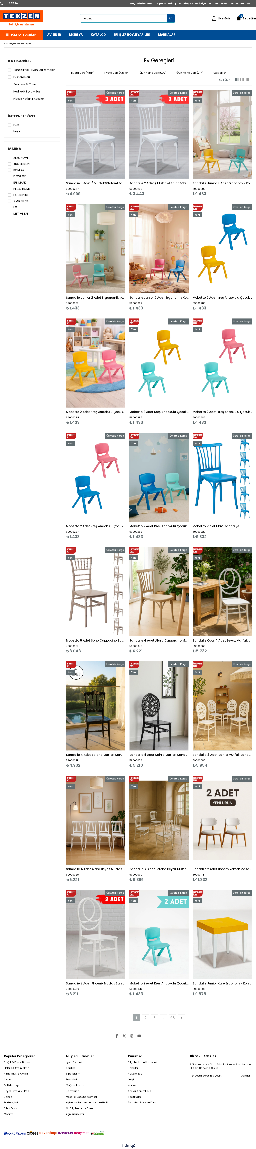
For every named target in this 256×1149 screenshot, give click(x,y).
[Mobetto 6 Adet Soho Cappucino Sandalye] (95, 591)
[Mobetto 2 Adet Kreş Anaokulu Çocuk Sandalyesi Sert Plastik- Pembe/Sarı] (95, 363)
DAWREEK (19, 176)
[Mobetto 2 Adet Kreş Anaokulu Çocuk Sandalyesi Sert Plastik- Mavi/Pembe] (95, 477)
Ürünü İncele (109, 143)
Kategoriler (20, 60)
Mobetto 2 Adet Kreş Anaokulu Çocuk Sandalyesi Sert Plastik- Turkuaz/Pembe (222, 412)
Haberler (133, 1068)
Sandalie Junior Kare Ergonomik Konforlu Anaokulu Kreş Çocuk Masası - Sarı (222, 983)
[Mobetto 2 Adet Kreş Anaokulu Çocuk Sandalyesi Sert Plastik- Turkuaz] (159, 934)
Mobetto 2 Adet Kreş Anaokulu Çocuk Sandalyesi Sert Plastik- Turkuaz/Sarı (159, 412)
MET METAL (20, 213)
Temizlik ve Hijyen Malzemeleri (34, 69)
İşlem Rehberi (74, 1062)
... (163, 1017)
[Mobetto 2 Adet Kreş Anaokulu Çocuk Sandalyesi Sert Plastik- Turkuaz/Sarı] (159, 363)
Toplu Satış (134, 1097)
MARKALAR (166, 34)
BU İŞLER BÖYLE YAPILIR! (132, 34)
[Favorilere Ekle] (95, 143)
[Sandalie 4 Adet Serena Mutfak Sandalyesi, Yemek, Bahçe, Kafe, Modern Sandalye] (95, 705)
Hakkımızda (135, 1073)
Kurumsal (221, 4)
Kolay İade (72, 1091)
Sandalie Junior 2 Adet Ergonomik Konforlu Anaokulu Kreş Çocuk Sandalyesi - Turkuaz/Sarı (222, 183)
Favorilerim (72, 1079)
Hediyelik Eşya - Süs (26, 91)
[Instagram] (132, 1036)
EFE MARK (19, 182)
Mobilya (9, 1114)
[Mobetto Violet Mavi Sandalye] (222, 477)
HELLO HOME (21, 188)
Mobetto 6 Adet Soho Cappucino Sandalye (95, 640)
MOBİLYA (76, 34)
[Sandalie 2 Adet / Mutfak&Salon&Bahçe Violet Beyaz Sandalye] (159, 134)
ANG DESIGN (21, 164)
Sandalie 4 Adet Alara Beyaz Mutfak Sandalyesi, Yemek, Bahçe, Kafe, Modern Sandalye (95, 869)
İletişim (132, 1079)
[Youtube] (139, 1036)
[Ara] (171, 18)
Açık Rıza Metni (75, 1114)
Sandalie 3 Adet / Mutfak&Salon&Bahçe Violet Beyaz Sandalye (95, 183)
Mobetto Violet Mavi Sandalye (216, 526)
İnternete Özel (21, 116)
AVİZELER (54, 34)
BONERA (18, 170)
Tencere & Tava (24, 84)
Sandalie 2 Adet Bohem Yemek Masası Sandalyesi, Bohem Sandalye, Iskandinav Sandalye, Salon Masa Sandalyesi (222, 869)
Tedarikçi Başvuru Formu (143, 1102)
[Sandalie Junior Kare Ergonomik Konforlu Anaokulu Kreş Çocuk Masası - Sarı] (222, 934)
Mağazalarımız (240, 4)
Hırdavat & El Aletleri (16, 1073)
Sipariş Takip (165, 4)
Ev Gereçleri (21, 77)
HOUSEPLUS (21, 195)
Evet (16, 125)
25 (172, 1017)
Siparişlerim (73, 1073)
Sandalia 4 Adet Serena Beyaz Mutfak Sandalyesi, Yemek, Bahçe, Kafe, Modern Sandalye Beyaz (159, 869)
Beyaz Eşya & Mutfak (16, 1091)
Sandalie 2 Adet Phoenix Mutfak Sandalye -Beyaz (95, 983)
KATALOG (98, 34)
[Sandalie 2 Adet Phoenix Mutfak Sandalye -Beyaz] (95, 934)
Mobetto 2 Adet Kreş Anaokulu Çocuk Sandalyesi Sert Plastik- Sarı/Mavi (222, 297)
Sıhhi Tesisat (11, 1108)
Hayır (16, 131)
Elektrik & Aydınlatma (16, 1068)
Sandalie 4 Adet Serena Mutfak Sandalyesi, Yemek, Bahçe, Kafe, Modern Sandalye (95, 755)
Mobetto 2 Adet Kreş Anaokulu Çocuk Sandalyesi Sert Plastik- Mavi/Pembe (95, 526)
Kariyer (132, 1085)
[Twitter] (124, 1036)
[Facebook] (116, 1036)
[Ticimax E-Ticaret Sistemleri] (128, 1146)
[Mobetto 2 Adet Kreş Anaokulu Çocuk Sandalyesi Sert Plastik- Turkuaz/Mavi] (159, 477)
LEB (15, 207)
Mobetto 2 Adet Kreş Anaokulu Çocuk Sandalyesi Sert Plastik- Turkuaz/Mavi (159, 526)
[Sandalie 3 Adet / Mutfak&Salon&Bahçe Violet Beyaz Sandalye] (95, 134)
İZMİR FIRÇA (21, 201)
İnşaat (8, 1079)
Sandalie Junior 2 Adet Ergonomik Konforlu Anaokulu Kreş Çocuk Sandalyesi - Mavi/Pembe (159, 297)
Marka (14, 148)
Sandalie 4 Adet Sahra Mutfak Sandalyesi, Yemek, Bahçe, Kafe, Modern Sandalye (159, 755)
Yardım (70, 1068)
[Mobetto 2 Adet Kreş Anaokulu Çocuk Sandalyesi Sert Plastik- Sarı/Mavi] (222, 248)
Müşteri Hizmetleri (141, 4)
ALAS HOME (21, 157)
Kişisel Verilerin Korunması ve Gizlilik (87, 1102)
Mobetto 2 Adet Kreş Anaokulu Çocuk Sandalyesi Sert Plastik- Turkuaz (159, 983)
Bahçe (8, 1097)
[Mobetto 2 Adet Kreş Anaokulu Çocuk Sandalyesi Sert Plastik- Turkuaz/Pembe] (222, 363)
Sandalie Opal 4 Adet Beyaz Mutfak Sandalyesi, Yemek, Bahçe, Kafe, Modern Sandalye (222, 640)
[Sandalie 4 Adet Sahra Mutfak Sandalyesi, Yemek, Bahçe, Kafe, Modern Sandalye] (159, 705)
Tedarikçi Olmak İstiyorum (194, 4)
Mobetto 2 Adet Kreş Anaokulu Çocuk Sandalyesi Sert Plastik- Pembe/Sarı (95, 412)
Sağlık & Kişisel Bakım (17, 1062)
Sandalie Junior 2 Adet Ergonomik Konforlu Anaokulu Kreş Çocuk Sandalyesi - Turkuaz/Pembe (95, 297)
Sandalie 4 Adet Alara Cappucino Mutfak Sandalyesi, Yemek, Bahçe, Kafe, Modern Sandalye (159, 640)
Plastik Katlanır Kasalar (28, 98)
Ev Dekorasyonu (13, 1085)
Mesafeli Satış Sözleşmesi (81, 1097)
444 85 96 (11, 3)
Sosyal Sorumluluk (139, 1091)
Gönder (245, 1075)
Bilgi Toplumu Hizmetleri (142, 1062)
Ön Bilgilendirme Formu (80, 1108)
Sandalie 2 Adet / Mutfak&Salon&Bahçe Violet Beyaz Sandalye (159, 183)
